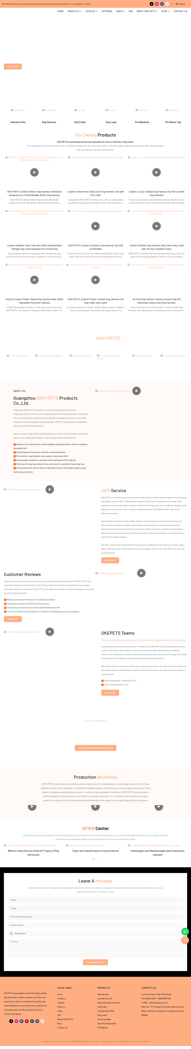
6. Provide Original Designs (173, 362)
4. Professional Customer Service (111, 365)
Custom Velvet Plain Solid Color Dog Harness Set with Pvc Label (95, 193)
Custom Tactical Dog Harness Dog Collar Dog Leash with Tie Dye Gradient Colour (156, 247)
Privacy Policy (143, 1041)
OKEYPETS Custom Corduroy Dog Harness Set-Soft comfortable (95, 247)
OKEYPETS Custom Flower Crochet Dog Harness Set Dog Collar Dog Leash (95, 301)
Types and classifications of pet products (95, 850)
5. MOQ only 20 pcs (142, 361)
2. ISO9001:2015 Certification (49, 362)
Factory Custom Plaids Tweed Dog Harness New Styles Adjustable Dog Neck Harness (34, 301)
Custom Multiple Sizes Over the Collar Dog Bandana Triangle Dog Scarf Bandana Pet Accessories (34, 247)
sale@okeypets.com (158, 1002)
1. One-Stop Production (18, 361)
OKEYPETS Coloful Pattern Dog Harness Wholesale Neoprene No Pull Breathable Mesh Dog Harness (34, 193)
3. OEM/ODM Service (80, 361)
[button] (92, 810)
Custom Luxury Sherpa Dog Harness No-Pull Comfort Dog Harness (156, 193)
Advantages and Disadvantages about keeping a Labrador (157, 852)
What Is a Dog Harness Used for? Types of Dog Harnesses (33, 852)
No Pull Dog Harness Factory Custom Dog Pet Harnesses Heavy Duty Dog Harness (157, 301)
